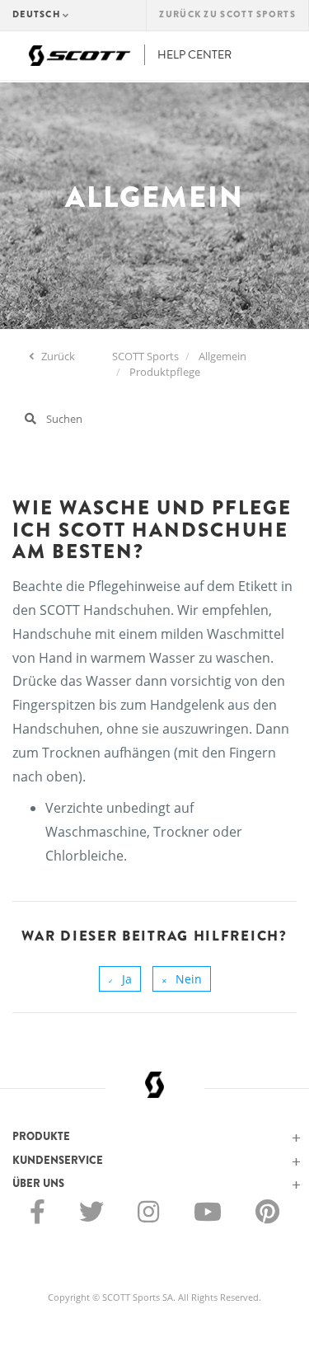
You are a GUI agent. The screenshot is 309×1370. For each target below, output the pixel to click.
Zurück (57, 356)
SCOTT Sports (145, 356)
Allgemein (222, 356)
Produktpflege (164, 371)
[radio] (120, 979)
